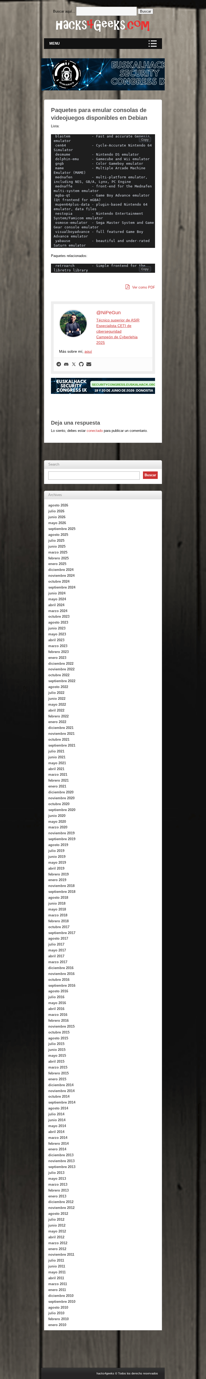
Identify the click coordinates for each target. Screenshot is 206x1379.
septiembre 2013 (61, 1167)
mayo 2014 (57, 1126)
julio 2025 (56, 541)
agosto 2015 (58, 1038)
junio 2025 (56, 546)
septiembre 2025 (61, 529)
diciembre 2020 (60, 792)
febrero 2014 (58, 1144)
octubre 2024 (58, 581)
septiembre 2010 (61, 1302)
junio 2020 (56, 816)
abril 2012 (56, 1237)
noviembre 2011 (61, 1255)
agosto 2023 (58, 622)
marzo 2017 (57, 962)
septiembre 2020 (61, 810)
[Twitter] (73, 364)
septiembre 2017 (61, 933)
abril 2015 (56, 1061)
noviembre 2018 (61, 886)
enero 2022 (57, 722)
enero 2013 (57, 1196)
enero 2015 (57, 1079)
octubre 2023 (58, 616)
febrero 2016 (58, 1021)
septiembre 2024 (61, 587)
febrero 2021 (58, 780)
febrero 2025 (58, 558)
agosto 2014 (58, 1108)
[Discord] (66, 364)
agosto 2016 (58, 991)
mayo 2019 (57, 863)
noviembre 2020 (61, 798)
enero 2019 (57, 880)
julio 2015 (56, 1044)
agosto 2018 (58, 898)
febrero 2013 (58, 1190)
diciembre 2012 (60, 1202)
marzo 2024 (57, 611)
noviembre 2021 (61, 734)
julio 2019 (56, 851)
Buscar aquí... (64, 11)
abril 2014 (56, 1132)
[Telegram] (58, 364)
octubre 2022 (58, 675)
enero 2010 (57, 1325)
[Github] (81, 364)
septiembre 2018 (61, 892)
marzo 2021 (57, 775)
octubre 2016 (58, 980)
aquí (88, 351)
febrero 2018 (58, 921)
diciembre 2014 (60, 1085)
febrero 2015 (58, 1073)
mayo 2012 (57, 1231)
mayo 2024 (57, 599)
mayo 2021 (57, 763)
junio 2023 (56, 628)
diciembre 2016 (60, 968)
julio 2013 (56, 1173)
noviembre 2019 (61, 833)
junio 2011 (56, 1266)
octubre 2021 (58, 739)
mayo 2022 (57, 704)
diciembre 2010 (60, 1296)
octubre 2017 (58, 927)
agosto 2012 (58, 1214)
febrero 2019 (58, 874)
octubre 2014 (58, 1096)
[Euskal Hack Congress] (113, 386)
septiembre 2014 (61, 1102)
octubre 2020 (58, 804)
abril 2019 (56, 868)
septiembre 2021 (61, 745)
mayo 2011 (57, 1272)
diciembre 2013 (60, 1155)
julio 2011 (56, 1260)
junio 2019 (56, 857)
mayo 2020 (57, 822)
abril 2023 (56, 640)
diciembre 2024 (60, 570)
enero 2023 (57, 658)
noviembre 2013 (61, 1161)
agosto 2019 (58, 845)
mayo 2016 (57, 1003)
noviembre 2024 (61, 576)
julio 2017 (56, 944)
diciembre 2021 (60, 728)
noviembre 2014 (61, 1091)
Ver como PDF (143, 287)
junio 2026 (56, 517)
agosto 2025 (58, 535)
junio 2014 (56, 1120)
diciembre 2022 (60, 664)
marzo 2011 (57, 1284)
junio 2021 (56, 757)
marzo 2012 (57, 1243)
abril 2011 (56, 1278)
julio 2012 (56, 1219)
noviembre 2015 (61, 1026)
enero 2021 (57, 786)
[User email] (88, 364)
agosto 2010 (58, 1307)
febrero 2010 (58, 1319)
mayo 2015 (57, 1056)
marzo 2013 (57, 1184)
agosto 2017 (58, 938)
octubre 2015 (58, 1032)
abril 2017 (56, 956)
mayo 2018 (57, 909)
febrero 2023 (58, 652)
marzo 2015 (57, 1067)
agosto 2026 (58, 505)
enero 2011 (57, 1290)
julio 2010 (56, 1313)
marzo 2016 (57, 1015)
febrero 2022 (58, 716)
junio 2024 (56, 593)
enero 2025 (57, 564)
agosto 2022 (58, 687)
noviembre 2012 (61, 1208)
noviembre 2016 (61, 974)
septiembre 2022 (61, 681)
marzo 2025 (57, 552)
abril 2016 (56, 1009)
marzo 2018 (57, 915)
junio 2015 (56, 1050)
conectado (95, 431)
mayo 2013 (57, 1179)
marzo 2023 (57, 646)
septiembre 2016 (61, 986)
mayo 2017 (57, 950)
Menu (54, 43)
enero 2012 (57, 1249)
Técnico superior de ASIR (117, 320)
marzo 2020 (57, 827)
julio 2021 (56, 751)
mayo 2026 (57, 523)
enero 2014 (57, 1149)
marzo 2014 (57, 1138)
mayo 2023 (57, 634)
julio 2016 (56, 997)
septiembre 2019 (61, 839)
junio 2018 (56, 903)
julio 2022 (56, 693)
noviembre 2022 (61, 669)
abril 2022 (56, 710)
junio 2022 (56, 699)
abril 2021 (56, 769)
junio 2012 (56, 1225)
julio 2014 (56, 1114)
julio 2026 (56, 511)
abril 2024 (56, 605)
